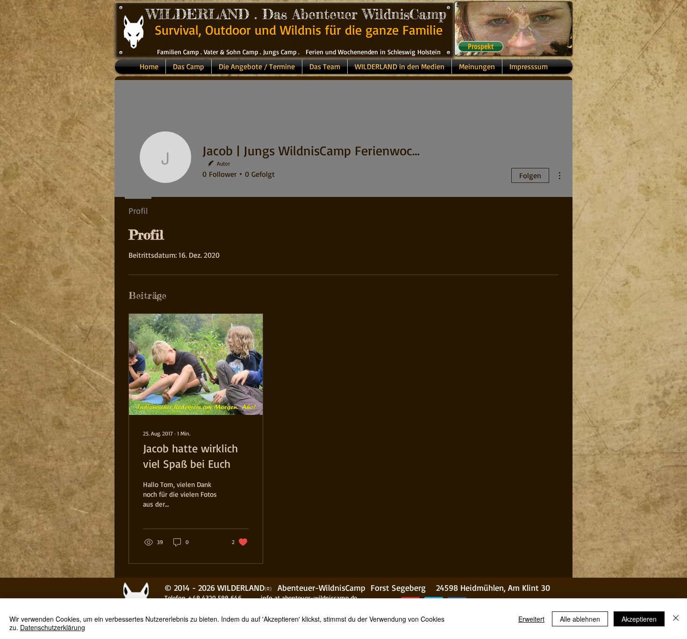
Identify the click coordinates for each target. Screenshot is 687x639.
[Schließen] (675, 619)
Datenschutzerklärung (52, 627)
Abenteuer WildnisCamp (369, 14)
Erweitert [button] (531, 619)
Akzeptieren (639, 619)
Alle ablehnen (580, 619)
